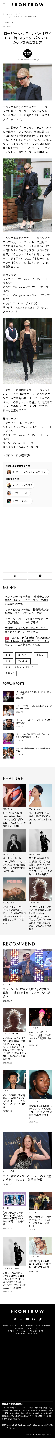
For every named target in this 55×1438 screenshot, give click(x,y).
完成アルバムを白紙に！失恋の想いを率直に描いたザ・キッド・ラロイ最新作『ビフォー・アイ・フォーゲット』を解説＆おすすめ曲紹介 (40, 866)
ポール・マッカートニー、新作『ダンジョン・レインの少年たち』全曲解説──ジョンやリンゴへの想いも (14, 865)
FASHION (13, 1326)
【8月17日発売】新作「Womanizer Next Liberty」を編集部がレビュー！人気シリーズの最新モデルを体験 (27, 641)
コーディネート (23, 655)
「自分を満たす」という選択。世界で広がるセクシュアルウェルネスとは (40, 817)
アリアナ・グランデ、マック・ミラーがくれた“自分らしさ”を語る (26, 630)
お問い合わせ (20, 1334)
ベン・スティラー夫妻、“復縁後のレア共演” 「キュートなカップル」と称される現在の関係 (27, 600)
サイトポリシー (21, 1331)
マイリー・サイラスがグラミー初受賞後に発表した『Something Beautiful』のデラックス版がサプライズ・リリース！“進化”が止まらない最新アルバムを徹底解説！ (40, 918)
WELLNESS (19, 1328)
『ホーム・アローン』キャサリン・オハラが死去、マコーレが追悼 (26, 620)
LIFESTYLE (28, 1328)
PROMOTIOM (8, 809)
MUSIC (38, 1326)
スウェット (41, 655)
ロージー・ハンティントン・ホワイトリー (20, 667)
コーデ (8, 655)
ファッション (16, 14)
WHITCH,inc (35, 1434)
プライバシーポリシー (37, 1331)
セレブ (8, 661)
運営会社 (11, 1331)
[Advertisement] (27, 539)
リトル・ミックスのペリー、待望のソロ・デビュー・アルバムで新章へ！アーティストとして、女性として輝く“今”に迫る (14, 914)
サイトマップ (32, 1334)
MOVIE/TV (29, 1326)
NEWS (5, 1326)
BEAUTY (21, 1326)
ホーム (5, 14)
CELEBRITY (46, 1326)
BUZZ (36, 1328)
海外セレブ (10, 673)
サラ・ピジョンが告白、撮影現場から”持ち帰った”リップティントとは (27, 611)
